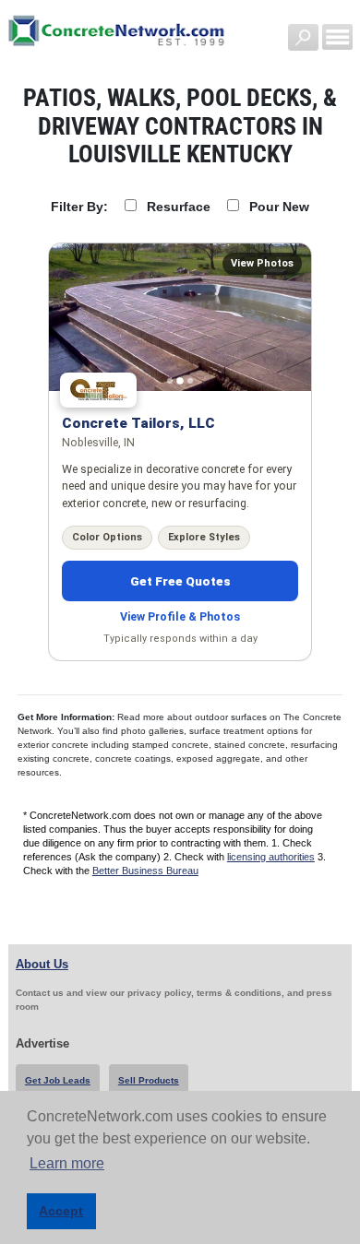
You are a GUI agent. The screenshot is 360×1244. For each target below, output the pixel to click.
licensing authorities (271, 856)
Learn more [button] (67, 1163)
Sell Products (148, 1080)
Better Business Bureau (145, 870)
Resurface (178, 206)
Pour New (279, 206)
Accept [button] (61, 1210)
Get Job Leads (57, 1080)
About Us (42, 964)
